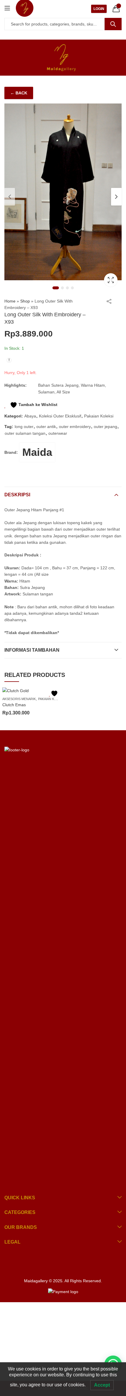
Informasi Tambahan (31, 650)
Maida (37, 452)
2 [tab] (62, 287)
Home (10, 301)
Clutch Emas (14, 704)
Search (113, 24)
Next (116, 197)
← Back (18, 93)
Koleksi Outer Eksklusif (60, 416)
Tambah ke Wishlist (37, 404)
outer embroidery (75, 426)
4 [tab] (72, 287)
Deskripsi (17, 494)
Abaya (30, 416)
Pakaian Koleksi (98, 416)
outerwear (57, 433)
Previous (9, 197)
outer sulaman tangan (25, 433)
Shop (25, 301)
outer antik (46, 426)
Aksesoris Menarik (19, 699)
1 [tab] (55, 287)
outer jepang (105, 426)
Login (98, 9)
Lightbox (111, 280)
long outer (24, 426)
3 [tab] (67, 287)
